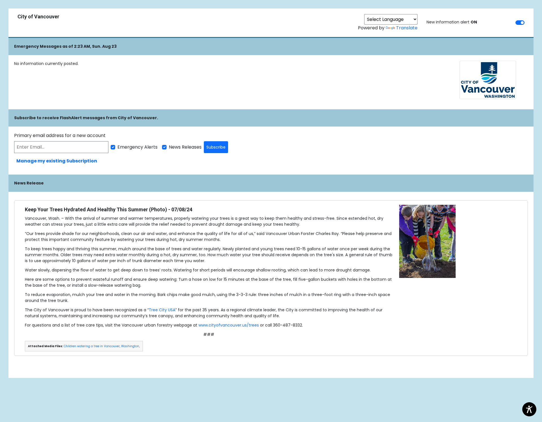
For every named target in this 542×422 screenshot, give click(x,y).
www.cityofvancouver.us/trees (228, 325)
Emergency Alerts (137, 147)
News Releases (185, 147)
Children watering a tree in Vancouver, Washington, (102, 346)
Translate (407, 28)
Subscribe (216, 147)
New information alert (452, 22)
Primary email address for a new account (60, 135)
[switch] (519, 22)
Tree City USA (162, 310)
